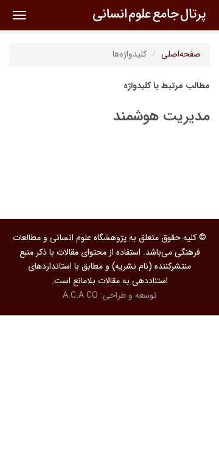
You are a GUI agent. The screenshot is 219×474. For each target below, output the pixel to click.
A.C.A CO (80, 295)
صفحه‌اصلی (181, 54)
